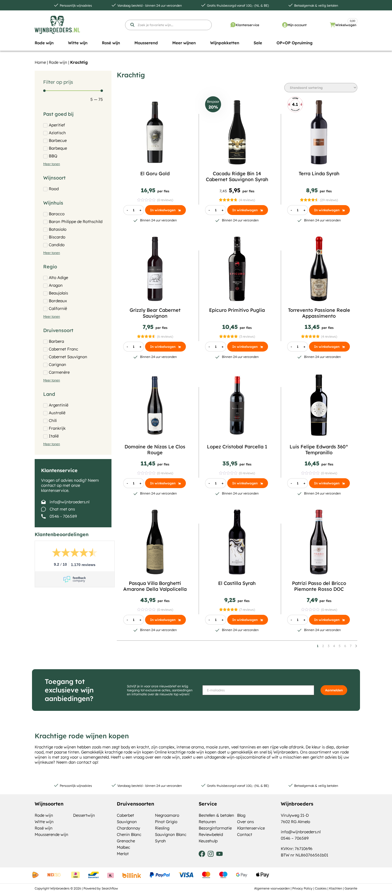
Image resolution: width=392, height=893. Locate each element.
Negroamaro (167, 815)
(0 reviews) (165, 200)
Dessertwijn (84, 815)
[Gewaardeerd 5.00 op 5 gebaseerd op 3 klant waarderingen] (228, 336)
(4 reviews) (247, 200)
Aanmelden (334, 690)
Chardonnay (128, 828)
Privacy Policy (302, 888)
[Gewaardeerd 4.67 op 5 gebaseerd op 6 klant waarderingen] (146, 336)
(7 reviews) (247, 610)
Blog (241, 815)
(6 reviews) (165, 336)
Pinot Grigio (166, 821)
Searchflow (110, 888)
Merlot (123, 853)
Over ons (245, 821)
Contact (244, 834)
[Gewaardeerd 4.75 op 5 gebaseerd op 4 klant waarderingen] (228, 200)
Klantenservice (247, 25)
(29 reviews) (329, 200)
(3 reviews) (247, 336)
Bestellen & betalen (216, 815)
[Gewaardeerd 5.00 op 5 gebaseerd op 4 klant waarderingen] (310, 336)
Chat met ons (62, 509)
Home (40, 62)
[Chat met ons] (43, 509)
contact (84, 762)
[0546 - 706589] (43, 516)
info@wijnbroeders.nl (69, 501)
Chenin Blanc (129, 834)
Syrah (160, 840)
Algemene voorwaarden (272, 888)
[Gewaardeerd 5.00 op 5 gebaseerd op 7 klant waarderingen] (228, 609)
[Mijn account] (284, 24)
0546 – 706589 (295, 838)
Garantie (351, 888)
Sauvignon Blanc (170, 834)
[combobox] (168, 25)
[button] (44, 43)
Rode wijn (58, 62)
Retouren (207, 821)
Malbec (123, 847)
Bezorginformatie (215, 828)
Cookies (321, 888)
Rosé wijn (44, 828)
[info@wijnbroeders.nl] (43, 502)
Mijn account (297, 25)
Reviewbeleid (211, 834)
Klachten (335, 888)
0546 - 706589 (63, 516)
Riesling (162, 828)
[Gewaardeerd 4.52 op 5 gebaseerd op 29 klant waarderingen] (309, 200)
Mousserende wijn (51, 834)
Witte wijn (44, 821)
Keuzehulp (208, 840)
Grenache (126, 840)
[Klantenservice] (233, 24)
